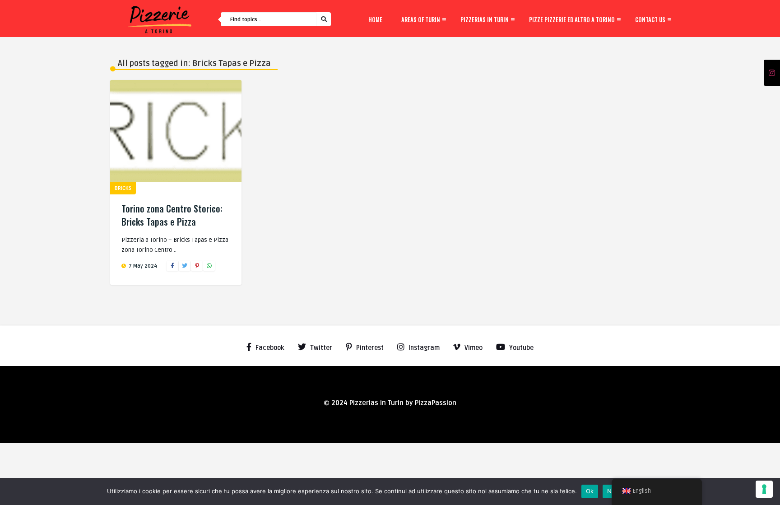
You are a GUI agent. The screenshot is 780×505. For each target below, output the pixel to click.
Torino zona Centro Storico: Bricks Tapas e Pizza (172, 215)
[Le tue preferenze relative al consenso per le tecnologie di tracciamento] (764, 489)
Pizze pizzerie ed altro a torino (572, 19)
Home (375, 19)
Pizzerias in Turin (484, 19)
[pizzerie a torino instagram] (772, 73)
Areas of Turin (420, 19)
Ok (590, 491)
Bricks (123, 188)
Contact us (650, 19)
